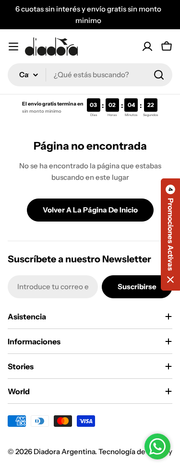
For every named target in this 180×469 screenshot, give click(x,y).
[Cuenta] (147, 46)
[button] (170, 234)
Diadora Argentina (64, 451)
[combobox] (90, 74)
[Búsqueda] (159, 75)
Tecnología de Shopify (135, 451)
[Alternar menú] (13, 46)
